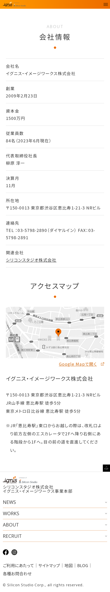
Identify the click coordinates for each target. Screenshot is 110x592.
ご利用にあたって (18, 565)
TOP (106, 469)
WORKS (11, 513)
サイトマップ (49, 565)
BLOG (82, 565)
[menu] (106, 4)
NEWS (9, 502)
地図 (68, 565)
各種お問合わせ (17, 574)
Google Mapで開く (78, 364)
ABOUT (11, 524)
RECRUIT (12, 536)
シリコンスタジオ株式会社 (31, 260)
